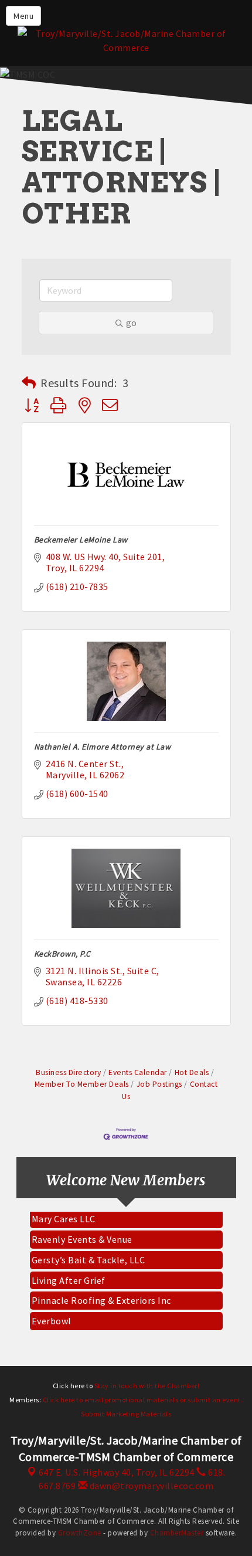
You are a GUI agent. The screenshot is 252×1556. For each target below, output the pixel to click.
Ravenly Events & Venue (82, 1235)
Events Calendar (137, 1072)
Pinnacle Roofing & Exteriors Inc (101, 1296)
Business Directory (68, 1072)
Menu (23, 16)
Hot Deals (192, 1072)
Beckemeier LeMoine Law (81, 539)
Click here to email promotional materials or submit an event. (143, 1399)
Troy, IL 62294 (117, 1472)
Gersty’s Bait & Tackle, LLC (88, 1256)
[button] (29, 383)
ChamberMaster (177, 1533)
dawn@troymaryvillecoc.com (150, 1485)
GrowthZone (79, 1533)
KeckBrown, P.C (62, 953)
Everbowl (51, 1317)
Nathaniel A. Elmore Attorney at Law (102, 746)
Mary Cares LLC (64, 1215)
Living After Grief (68, 1276)
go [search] (131, 322)
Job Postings (159, 1084)
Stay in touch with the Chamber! (147, 1385)
